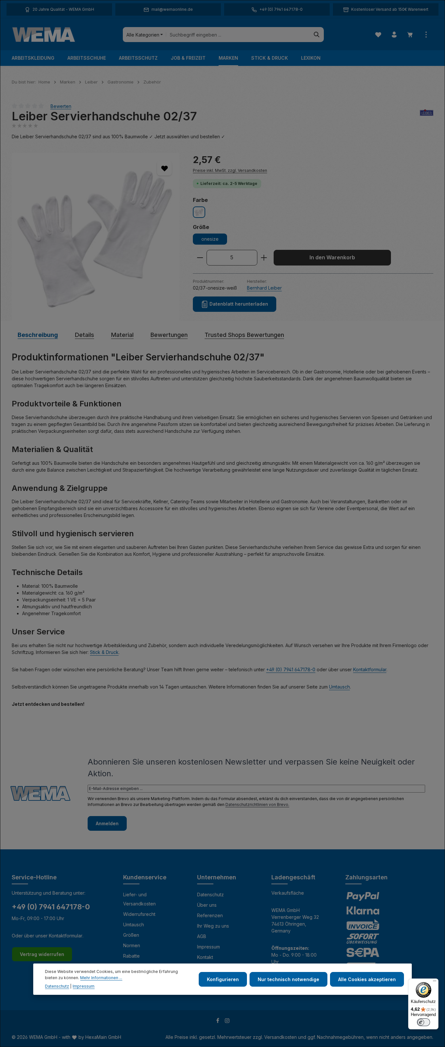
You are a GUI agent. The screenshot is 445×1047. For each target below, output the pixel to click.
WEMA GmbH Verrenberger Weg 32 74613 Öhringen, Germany (295, 920)
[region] (95, 237)
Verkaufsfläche (287, 893)
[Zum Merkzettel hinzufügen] (164, 168)
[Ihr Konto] (394, 34)
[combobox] (238, 34)
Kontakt (205, 957)
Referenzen (210, 915)
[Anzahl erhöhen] (264, 258)
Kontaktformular (369, 669)
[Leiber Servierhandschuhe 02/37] (95, 237)
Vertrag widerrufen (42, 954)
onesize (210, 239)
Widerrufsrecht (139, 914)
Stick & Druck (104, 652)
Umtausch (339, 687)
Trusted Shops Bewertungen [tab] (244, 334)
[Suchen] (317, 34)
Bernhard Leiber (264, 288)
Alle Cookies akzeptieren (367, 979)
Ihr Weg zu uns (213, 926)
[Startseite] (44, 34)
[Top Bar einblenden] (426, 34)
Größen (131, 935)
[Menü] (434, 982)
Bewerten (60, 106)
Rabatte (131, 956)
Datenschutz (210, 894)
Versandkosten (280, 1037)
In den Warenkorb (332, 257)
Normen (131, 945)
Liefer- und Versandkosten (139, 899)
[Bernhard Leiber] (426, 116)
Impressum (208, 946)
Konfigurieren (223, 979)
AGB (201, 936)
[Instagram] (227, 1021)
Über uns (207, 905)
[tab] (38, 334)
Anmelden (107, 823)
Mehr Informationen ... (101, 977)
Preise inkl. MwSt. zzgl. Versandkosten (230, 170)
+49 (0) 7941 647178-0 (290, 669)
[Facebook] (218, 1021)
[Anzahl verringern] (200, 258)
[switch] (423, 1022)
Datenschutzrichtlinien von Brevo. (257, 804)
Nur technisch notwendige (288, 979)
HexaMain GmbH (103, 1037)
